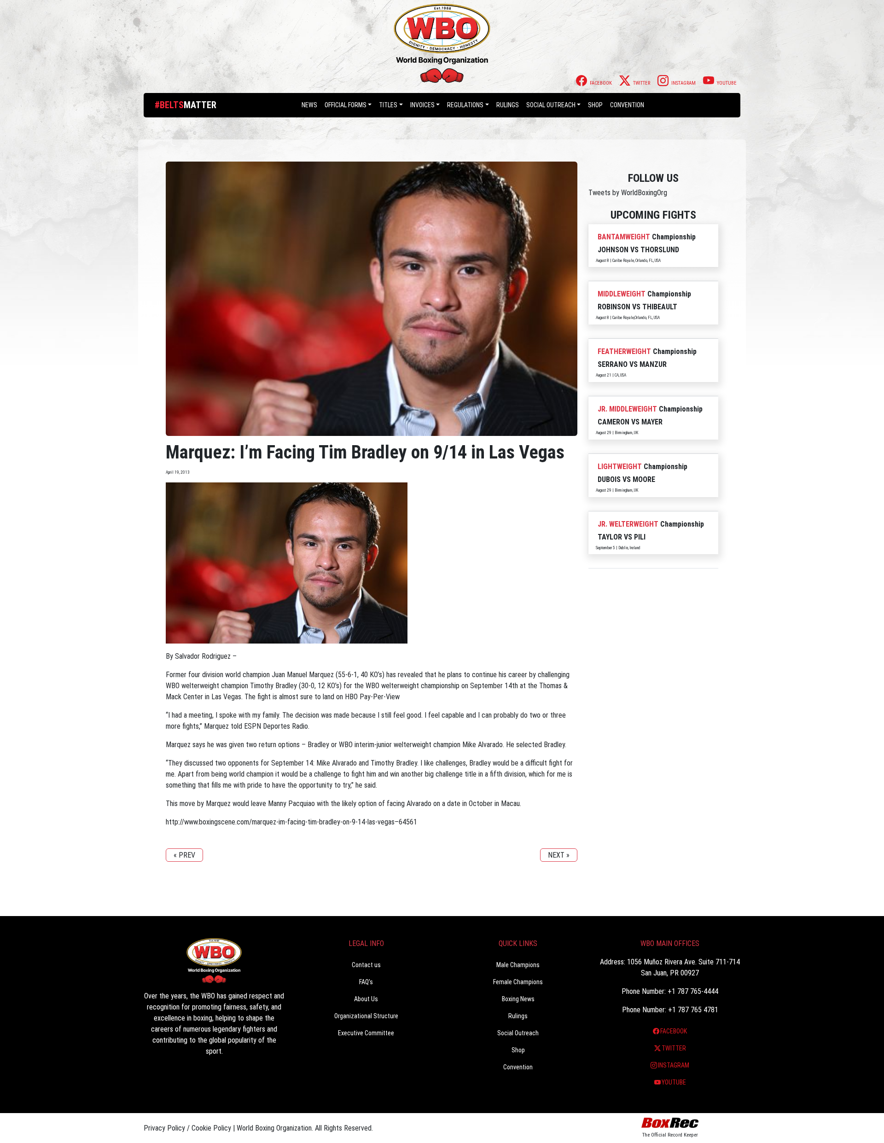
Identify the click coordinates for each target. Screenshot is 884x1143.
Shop (595, 105)
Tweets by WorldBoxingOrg (627, 192)
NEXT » (559, 855)
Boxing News (518, 999)
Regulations (465, 105)
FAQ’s (366, 982)
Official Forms (345, 105)
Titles (388, 105)
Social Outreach (551, 105)
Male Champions (518, 965)
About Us (366, 999)
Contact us (366, 965)
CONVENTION (627, 105)
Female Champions (518, 982)
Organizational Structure (366, 1016)
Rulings (507, 105)
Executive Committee (366, 1033)
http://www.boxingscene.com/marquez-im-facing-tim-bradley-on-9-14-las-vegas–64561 (291, 822)
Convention (518, 1067)
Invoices (422, 105)
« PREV (184, 855)
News (309, 105)
